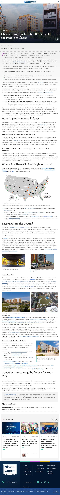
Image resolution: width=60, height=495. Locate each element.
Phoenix (44, 168)
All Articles (5, 30)
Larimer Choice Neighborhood (19, 352)
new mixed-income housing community (34, 212)
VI (42, 82)
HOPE (39, 82)
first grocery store (30, 208)
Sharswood (7, 210)
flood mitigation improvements (40, 284)
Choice (14, 61)
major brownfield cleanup (28, 286)
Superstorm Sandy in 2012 (22, 284)
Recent (42, 124)
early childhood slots (14, 332)
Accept (56, 491)
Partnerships (51, 465)
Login (26, 465)
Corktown (25, 214)
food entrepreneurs (9, 363)
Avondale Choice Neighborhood (16, 317)
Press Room (40, 471)
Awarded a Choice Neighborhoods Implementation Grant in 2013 (18, 281)
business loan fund (16, 355)
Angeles (51, 168)
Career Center (40, 468)
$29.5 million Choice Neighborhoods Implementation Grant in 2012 (25, 322)
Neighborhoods (21, 61)
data (45, 124)
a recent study (16, 140)
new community (35, 216)
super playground (16, 353)
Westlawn (30, 357)
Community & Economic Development (11, 48)
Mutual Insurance (50, 472)
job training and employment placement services (25, 365)
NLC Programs (52, 468)
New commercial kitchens (10, 361)
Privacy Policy (4, 493)
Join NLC (27, 468)
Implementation (49, 92)
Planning (40, 92)
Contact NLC (28, 471)
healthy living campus (14, 218)
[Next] (56, 419)
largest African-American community (38, 319)
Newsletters (40, 465)
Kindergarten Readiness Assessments (29, 336)
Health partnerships (9, 367)
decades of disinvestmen (8, 321)
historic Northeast (47, 216)
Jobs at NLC (28, 474)
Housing (22, 48)
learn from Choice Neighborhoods (19, 227)
